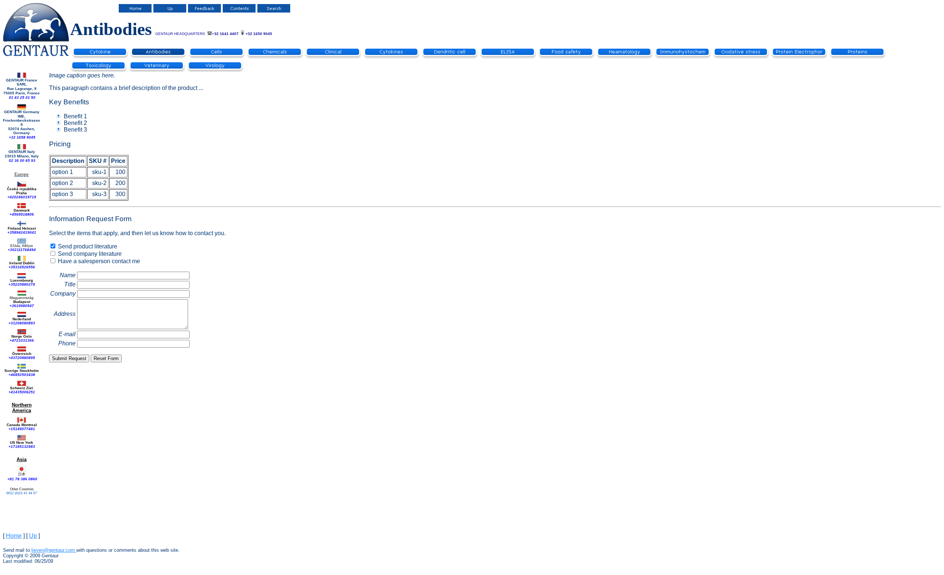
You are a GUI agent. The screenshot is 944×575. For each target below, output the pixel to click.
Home (14, 536)
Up (33, 536)
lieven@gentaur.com (53, 550)
